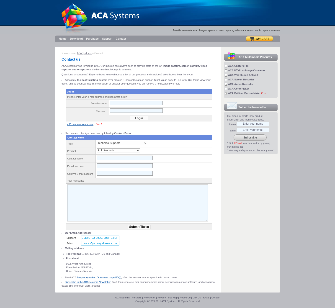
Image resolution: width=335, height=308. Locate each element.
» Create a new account (80, 124)
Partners (137, 297)
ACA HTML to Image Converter (246, 70)
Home (63, 38)
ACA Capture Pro (238, 65)
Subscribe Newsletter (252, 107)
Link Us (197, 297)
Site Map (173, 297)
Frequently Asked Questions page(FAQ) (99, 277)
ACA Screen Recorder (241, 79)
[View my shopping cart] (259, 38)
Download (76, 38)
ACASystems (84, 53)
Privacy (161, 297)
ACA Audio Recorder (240, 84)
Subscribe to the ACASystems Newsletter (88, 282)
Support (107, 38)
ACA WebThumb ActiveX (243, 75)
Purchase (92, 38)
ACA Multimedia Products (255, 57)
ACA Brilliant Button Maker (247, 93)
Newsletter (149, 297)
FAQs (206, 297)
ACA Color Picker (238, 88)
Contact (121, 38)
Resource (185, 297)
